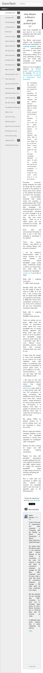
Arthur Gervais (31, 516)
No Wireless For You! (11, 131)
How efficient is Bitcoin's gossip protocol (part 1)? (30, 20)
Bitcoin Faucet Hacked (11, 69)
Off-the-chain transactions (12, 55)
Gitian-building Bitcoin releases (14, 41)
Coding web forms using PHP (13, 145)
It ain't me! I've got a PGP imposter (14, 36)
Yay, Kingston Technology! (12, 107)
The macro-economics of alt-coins (14, 50)
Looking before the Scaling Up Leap (15, 27)
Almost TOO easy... (10, 117)
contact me (26, 273)
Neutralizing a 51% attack (12, 60)
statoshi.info (27, 388)
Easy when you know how (12, 126)
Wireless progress (10, 121)
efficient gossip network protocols (32, 70)
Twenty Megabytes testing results (14, 22)
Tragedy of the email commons (13, 140)
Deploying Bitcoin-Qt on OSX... (13, 74)
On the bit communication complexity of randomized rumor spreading (32, 76)
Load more (32, 666)
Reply (30, 631)
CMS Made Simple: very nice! (13, 93)
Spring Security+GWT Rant (12, 88)
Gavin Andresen (35, 500)
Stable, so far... (9, 112)
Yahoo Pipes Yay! (10, 79)
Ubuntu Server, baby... (11, 135)
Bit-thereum (8, 32)
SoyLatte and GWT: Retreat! (13, 84)
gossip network (30, 46)
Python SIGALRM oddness (12, 98)
